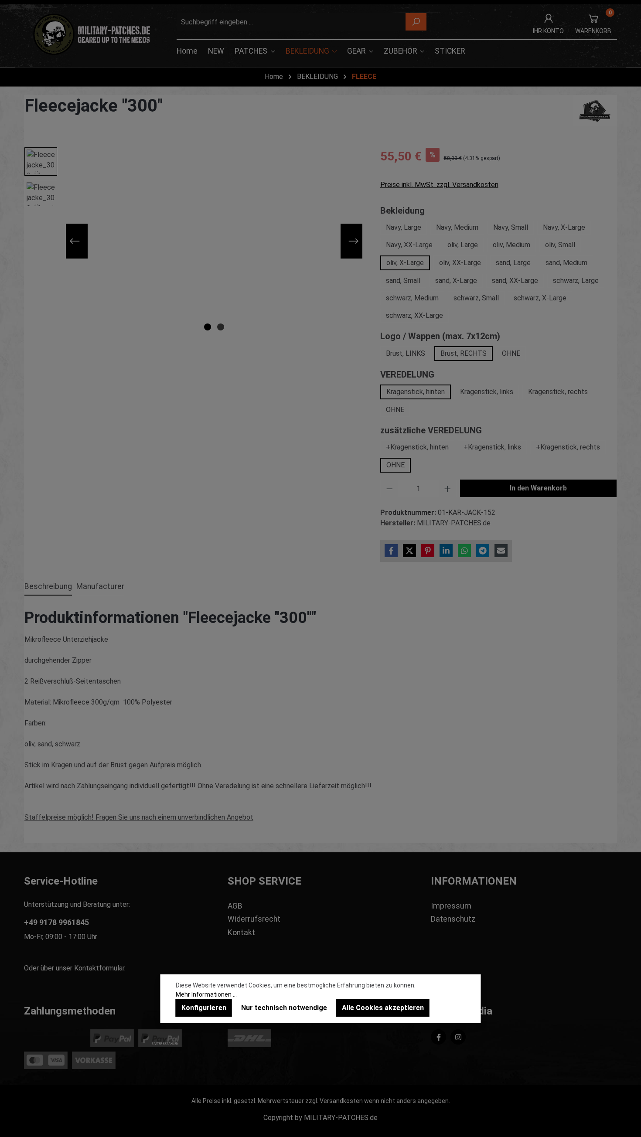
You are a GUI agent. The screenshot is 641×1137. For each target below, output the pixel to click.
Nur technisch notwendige (284, 1008)
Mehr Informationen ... (206, 994)
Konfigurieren (203, 1008)
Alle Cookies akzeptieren (383, 1008)
